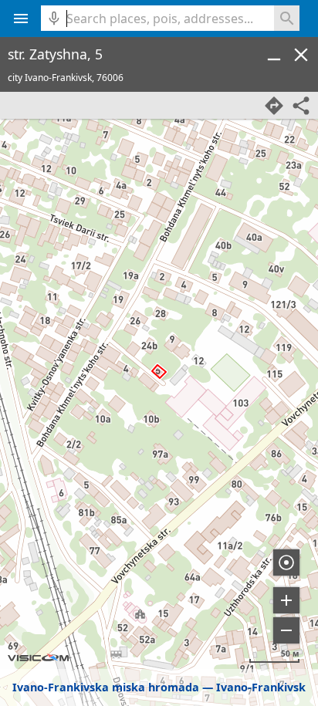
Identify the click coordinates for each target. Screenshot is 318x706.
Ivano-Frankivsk (261, 687)
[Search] (286, 18)
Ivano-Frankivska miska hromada (105, 687)
